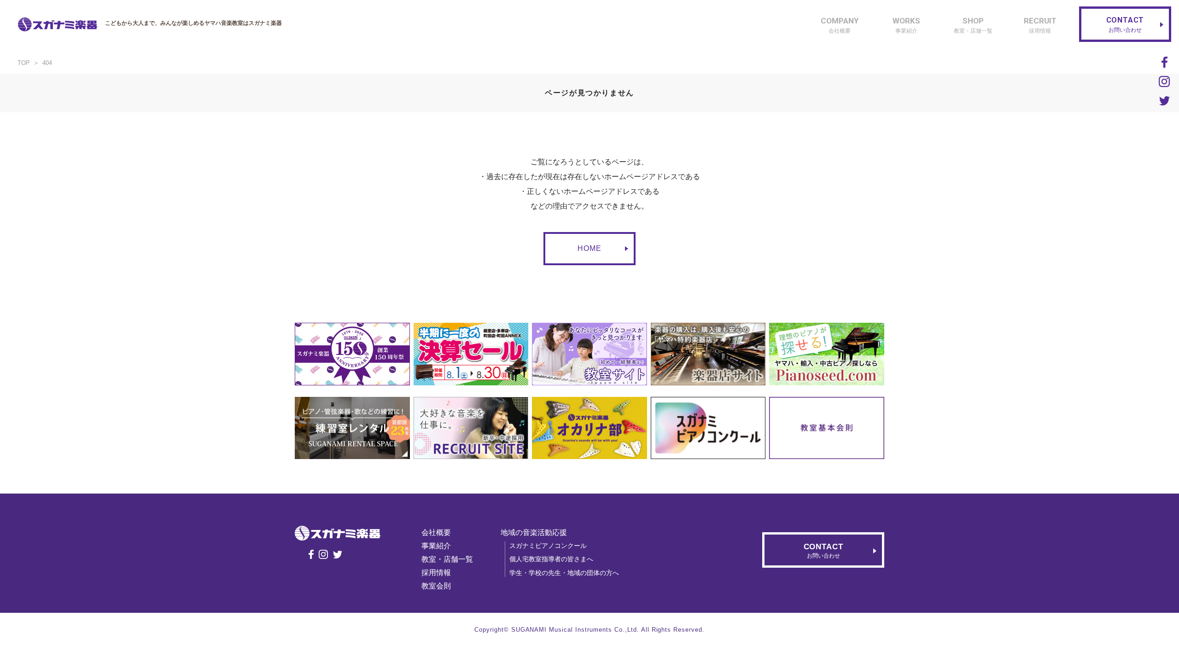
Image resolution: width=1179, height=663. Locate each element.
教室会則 (436, 586)
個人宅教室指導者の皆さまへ (551, 559)
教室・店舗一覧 (447, 559)
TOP (24, 62)
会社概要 (436, 532)
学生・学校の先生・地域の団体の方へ (564, 572)
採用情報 (436, 572)
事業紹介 (436, 546)
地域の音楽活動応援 (534, 532)
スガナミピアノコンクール (548, 545)
